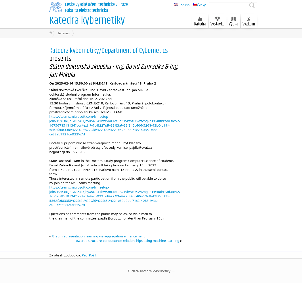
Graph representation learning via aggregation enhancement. (98, 236)
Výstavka (217, 24)
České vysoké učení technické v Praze (96, 4)
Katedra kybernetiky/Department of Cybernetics (108, 50)
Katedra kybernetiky (87, 21)
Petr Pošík (89, 255)
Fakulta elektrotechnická (86, 10)
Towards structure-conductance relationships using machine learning (127, 240)
